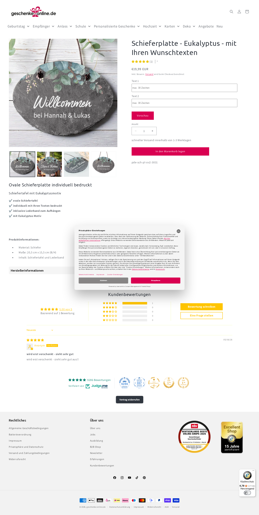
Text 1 (135, 81)
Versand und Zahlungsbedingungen (29, 453)
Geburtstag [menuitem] (16, 26)
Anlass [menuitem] (63, 26)
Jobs (92, 434)
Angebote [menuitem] (206, 26)
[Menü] (253, 471)
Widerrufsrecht (17, 459)
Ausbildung (96, 440)
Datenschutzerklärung (119, 507)
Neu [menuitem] (220, 26)
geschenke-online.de (96, 507)
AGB (166, 507)
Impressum (15, 440)
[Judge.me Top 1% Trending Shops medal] (183, 382)
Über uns (95, 428)
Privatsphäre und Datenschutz (26, 446)
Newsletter (96, 453)
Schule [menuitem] (80, 26)
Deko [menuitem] (187, 26)
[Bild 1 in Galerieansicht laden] (22, 164)
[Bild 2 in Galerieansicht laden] (49, 164)
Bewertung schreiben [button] (201, 307)
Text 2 (135, 96)
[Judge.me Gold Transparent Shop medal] (154, 382)
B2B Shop (95, 446)
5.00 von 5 (65, 309)
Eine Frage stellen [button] (201, 315)
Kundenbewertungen (102, 465)
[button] (231, 12)
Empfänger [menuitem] (41, 26)
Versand (149, 74)
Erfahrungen (97, 459)
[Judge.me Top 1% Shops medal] (168, 382)
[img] (35, 340)
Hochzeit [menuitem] (150, 26)
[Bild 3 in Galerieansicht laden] (76, 164)
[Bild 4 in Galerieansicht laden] (103, 164)
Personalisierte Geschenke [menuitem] (114, 26)
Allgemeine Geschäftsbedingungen (29, 428)
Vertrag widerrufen (129, 399)
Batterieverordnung (20, 434)
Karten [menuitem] (170, 26)
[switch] (247, 493)
